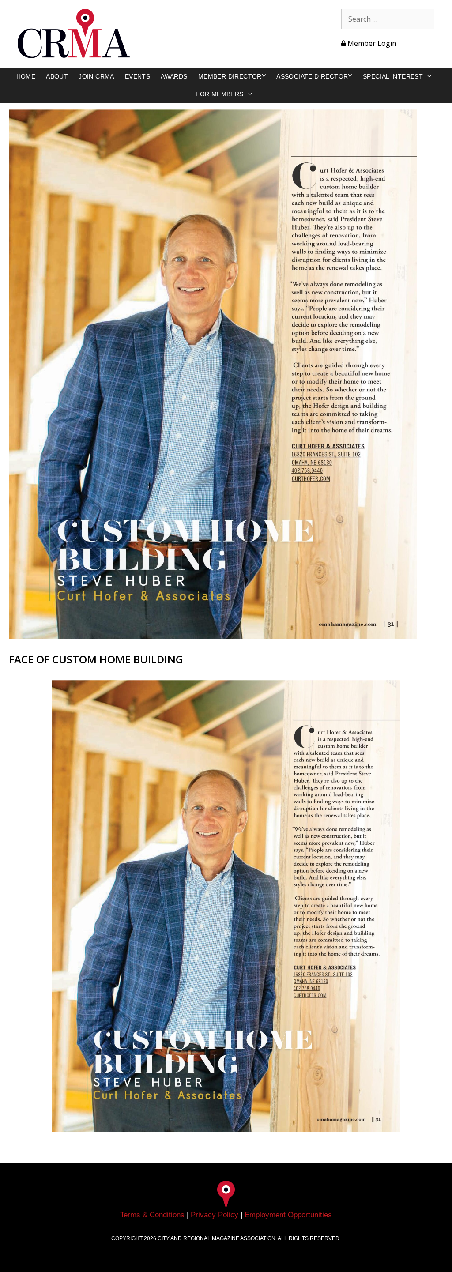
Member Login (371, 43)
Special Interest (393, 76)
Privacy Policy (214, 1215)
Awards (174, 76)
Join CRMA (96, 76)
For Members (219, 94)
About (57, 76)
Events (137, 76)
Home (26, 76)
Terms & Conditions (152, 1215)
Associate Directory (314, 76)
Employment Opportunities (288, 1215)
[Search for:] (387, 19)
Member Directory (232, 76)
